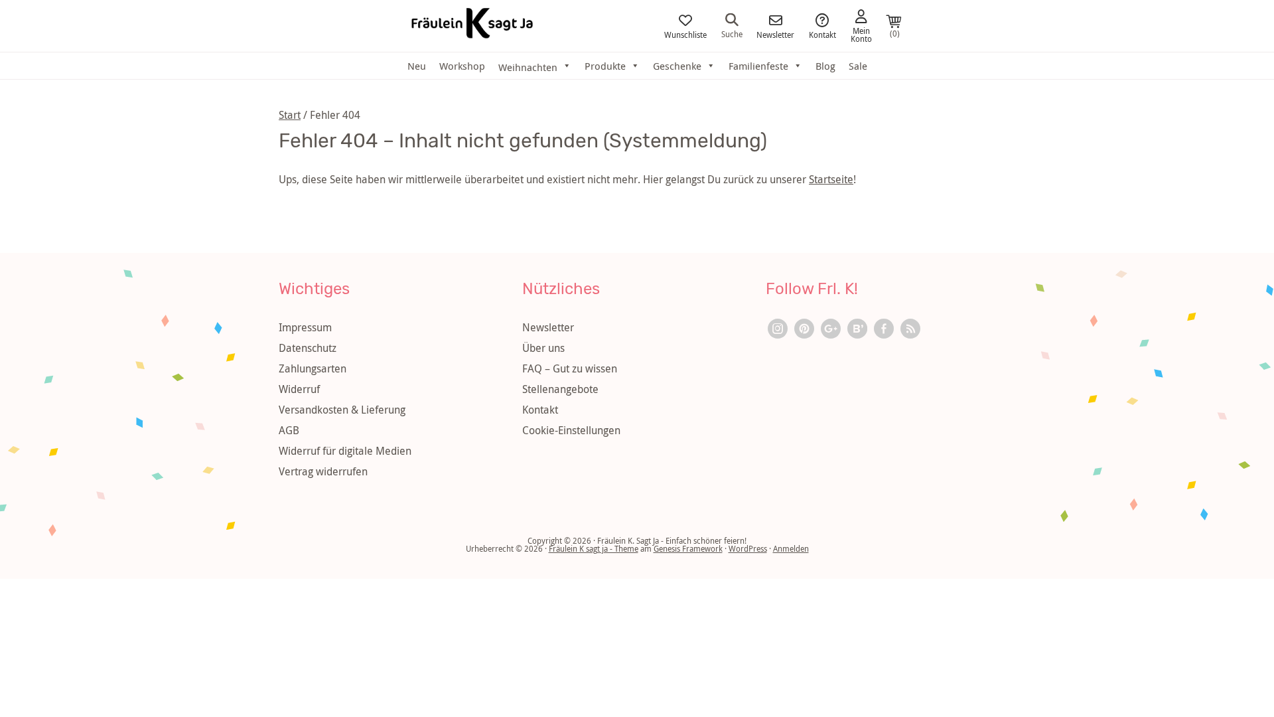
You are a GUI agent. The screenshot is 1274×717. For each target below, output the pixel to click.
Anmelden (791, 548)
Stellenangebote (560, 389)
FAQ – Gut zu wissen (569, 368)
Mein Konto (861, 33)
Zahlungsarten (312, 368)
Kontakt (822, 34)
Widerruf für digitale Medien (345, 450)
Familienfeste (758, 65)
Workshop (462, 65)
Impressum (305, 327)
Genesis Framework (688, 548)
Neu (416, 65)
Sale (858, 65)
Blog (825, 65)
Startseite (831, 179)
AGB (289, 430)
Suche (732, 33)
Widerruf (299, 389)
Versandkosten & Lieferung (342, 409)
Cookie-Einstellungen (571, 430)
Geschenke (677, 65)
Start (290, 115)
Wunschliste (685, 34)
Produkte (605, 65)
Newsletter (775, 34)
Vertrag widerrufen (323, 471)
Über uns (543, 348)
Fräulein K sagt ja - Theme (593, 548)
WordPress (748, 548)
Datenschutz (307, 348)
